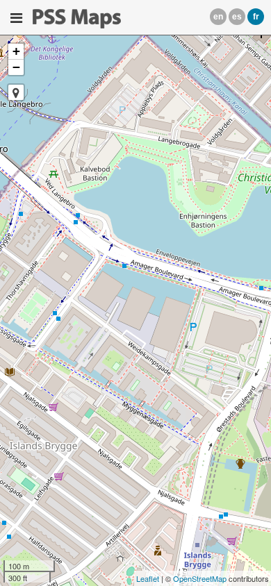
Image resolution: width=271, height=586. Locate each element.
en (218, 17)
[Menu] (16, 18)
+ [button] (16, 51)
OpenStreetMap (200, 578)
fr (256, 17)
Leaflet (147, 578)
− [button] (16, 67)
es (237, 17)
